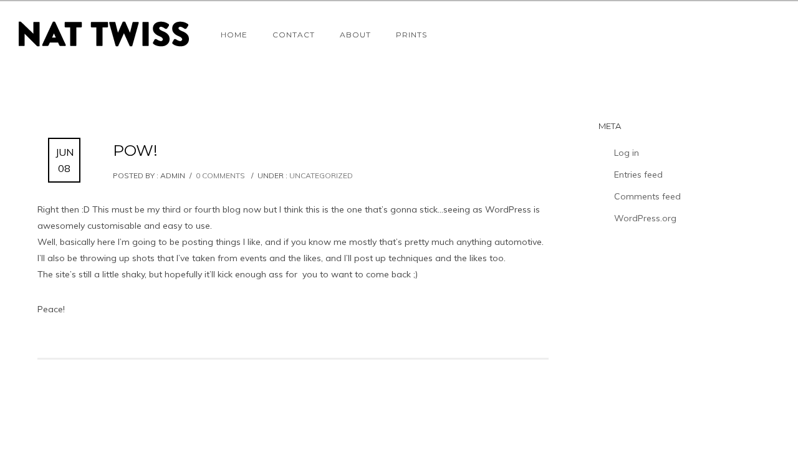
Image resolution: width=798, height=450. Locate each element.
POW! (135, 150)
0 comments (220, 175)
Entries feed (638, 174)
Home (234, 34)
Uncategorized (320, 175)
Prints (411, 34)
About (355, 34)
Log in (626, 152)
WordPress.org (645, 218)
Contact (293, 34)
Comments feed (647, 196)
